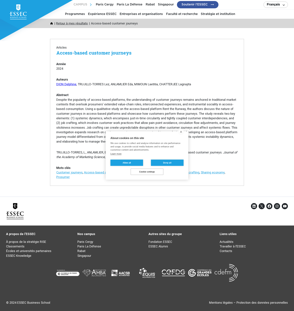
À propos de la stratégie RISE (26, 242)
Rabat (150, 4)
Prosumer (63, 177)
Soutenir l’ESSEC (195, 4)
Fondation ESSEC (160, 242)
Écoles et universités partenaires (28, 251)
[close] (181, 132)
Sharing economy (213, 172)
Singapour (166, 4)
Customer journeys (69, 172)
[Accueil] (51, 23)
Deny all (167, 163)
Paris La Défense (129, 4)
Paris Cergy (105, 4)
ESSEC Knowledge (18, 255)
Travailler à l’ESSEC (233, 246)
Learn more (115, 154)
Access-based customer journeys (94, 53)
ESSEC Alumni (158, 246)
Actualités (226, 242)
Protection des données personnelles (262, 302)
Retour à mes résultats (72, 23)
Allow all (127, 163)
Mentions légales (221, 302)
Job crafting (191, 172)
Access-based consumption (103, 172)
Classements (15, 246)
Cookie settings (147, 172)
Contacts (226, 251)
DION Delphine (66, 84)
